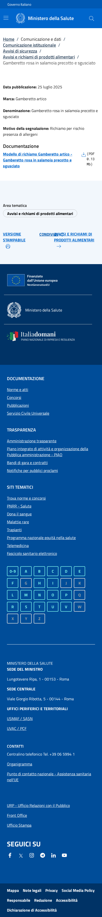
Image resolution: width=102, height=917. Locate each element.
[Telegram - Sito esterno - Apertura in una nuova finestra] (43, 855)
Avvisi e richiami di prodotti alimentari (39, 57)
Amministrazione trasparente (31, 441)
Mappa (13, 890)
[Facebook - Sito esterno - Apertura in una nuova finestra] (10, 855)
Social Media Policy (78, 890)
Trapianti (14, 530)
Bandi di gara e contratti (27, 463)
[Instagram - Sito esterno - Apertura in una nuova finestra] (32, 855)
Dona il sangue (19, 514)
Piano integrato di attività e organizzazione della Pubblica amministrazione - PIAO (47, 452)
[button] (92, 18)
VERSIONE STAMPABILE (14, 237)
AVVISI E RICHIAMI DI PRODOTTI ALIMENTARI (74, 237)
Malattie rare (18, 522)
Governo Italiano (19, 4)
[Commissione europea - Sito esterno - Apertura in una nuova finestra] (32, 280)
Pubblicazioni (18, 405)
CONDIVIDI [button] (48, 234)
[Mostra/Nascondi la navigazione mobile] (6, 18)
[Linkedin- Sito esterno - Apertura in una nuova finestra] (53, 855)
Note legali (32, 890)
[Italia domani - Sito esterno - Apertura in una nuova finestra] (44, 336)
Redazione (43, 900)
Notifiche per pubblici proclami (32, 470)
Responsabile (18, 900)
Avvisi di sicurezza (20, 51)
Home (8, 39)
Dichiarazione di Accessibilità (32, 910)
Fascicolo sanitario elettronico (32, 553)
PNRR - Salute (19, 506)
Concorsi (14, 397)
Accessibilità (66, 900)
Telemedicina (18, 545)
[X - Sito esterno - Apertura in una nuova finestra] (21, 855)
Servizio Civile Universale (28, 413)
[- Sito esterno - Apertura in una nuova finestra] (64, 855)
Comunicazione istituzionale (29, 45)
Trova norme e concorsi (26, 498)
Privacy (51, 890)
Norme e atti (17, 389)
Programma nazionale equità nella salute (41, 538)
